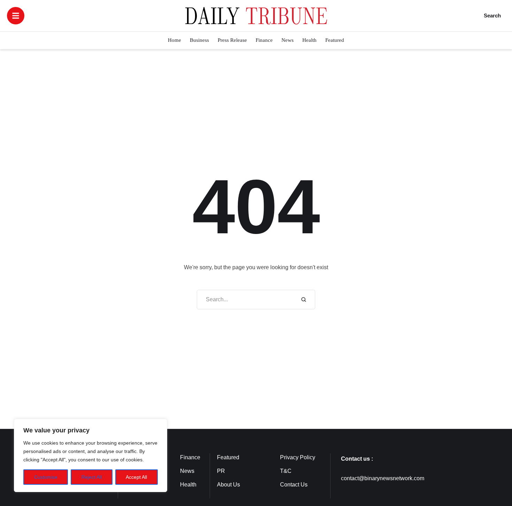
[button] (15, 15)
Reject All (92, 477)
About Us (228, 485)
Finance (190, 457)
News (187, 471)
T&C (286, 471)
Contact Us (294, 485)
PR (221, 471)
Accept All (136, 477)
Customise (45, 477)
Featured (228, 457)
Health (188, 485)
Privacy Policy (297, 457)
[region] (90, 455)
